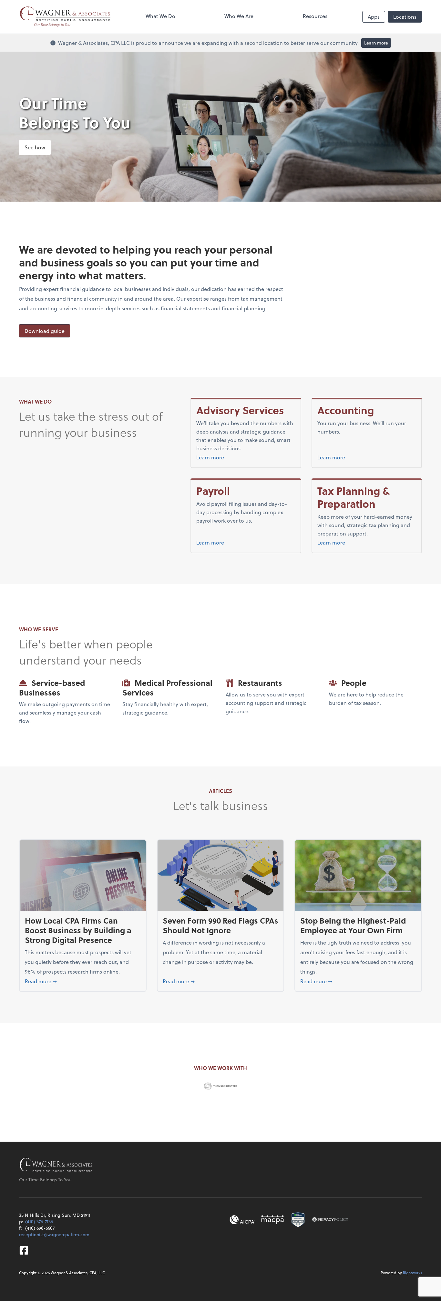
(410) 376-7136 (39, 1221)
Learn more (376, 42)
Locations (404, 16)
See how (35, 147)
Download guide (45, 331)
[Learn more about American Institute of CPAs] (242, 1219)
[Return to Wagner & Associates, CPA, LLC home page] (56, 1165)
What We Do (160, 16)
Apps (374, 16)
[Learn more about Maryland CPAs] (272, 1219)
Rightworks (412, 1273)
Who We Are (238, 16)
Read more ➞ (83, 981)
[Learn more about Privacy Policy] (330, 1219)
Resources (315, 16)
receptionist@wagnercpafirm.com (54, 1234)
